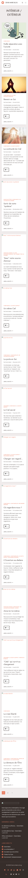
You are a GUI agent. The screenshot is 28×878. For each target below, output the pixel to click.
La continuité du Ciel (12, 148)
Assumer (6, 406)
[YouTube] (16, 874)
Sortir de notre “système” (10, 205)
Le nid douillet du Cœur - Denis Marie (12, 831)
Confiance (7, 41)
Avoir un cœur (8, 253)
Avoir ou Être (7, 199)
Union (17, 608)
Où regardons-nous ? (13, 507)
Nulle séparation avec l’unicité (13, 45)
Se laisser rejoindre (12, 200)
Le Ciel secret (9, 409)
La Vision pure (15, 759)
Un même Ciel (10, 308)
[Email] (18, 874)
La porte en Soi (10, 359)
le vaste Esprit (15, 146)
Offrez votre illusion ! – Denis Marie (11, 836)
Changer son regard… (13, 458)
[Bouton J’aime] (5, 65)
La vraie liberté (10, 713)
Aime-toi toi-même (11, 610)
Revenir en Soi (10, 99)
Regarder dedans (9, 455)
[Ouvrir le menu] (26, 3)
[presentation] (14, 31)
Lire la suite (8, 71)
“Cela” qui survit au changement (12, 663)
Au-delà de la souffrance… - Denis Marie (12, 826)
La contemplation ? (9, 849)
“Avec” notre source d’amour (12, 259)
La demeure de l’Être (13, 762)
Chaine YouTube (8, 854)
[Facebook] (11, 874)
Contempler (7, 95)
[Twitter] (13, 874)
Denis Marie (8, 49)
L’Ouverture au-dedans (13, 560)
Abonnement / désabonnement (12, 857)
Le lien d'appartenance (10, 96)
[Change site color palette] (22, 2)
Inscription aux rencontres (11, 852)
